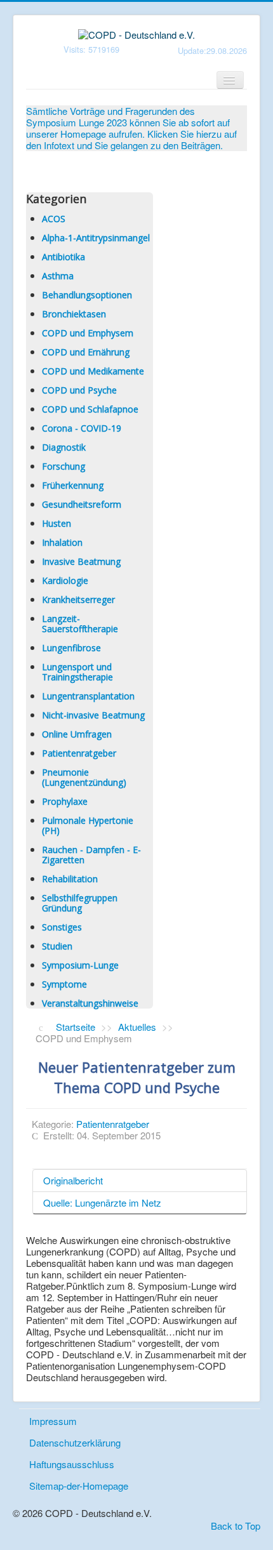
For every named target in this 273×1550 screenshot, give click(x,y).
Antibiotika (63, 257)
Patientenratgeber (79, 753)
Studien (57, 946)
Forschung (63, 466)
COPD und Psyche (79, 390)
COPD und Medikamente (93, 371)
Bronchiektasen (74, 314)
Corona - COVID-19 (81, 428)
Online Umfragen (77, 734)
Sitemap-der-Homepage (78, 1485)
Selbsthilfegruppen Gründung (79, 903)
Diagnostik (64, 447)
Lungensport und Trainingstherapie (77, 672)
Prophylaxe (65, 801)
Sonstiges (62, 927)
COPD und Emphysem (87, 333)
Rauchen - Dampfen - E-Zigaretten (91, 855)
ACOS (53, 219)
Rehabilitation (70, 879)
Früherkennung (72, 485)
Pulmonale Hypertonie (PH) (87, 825)
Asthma (58, 276)
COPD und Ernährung (86, 352)
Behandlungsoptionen (87, 295)
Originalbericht (73, 1180)
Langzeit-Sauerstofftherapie (80, 624)
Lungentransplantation (88, 696)
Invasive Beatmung (81, 561)
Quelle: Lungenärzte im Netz (102, 1202)
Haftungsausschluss (71, 1464)
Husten (56, 523)
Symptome (64, 984)
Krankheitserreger (78, 599)
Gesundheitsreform (81, 504)
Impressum (53, 1420)
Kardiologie (65, 580)
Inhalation (62, 542)
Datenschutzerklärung (75, 1442)
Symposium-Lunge (80, 965)
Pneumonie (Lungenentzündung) (84, 777)
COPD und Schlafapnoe (90, 409)
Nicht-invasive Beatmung (93, 715)
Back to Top (235, 1525)
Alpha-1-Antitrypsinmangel (96, 238)
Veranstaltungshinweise (90, 1003)
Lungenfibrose (71, 648)
